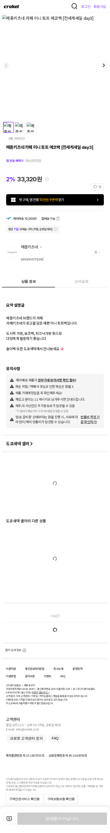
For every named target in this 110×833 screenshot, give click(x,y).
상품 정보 (28, 281)
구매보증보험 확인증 (61, 799)
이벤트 (47, 676)
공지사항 (30, 676)
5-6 (51, 703)
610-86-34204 (27, 689)
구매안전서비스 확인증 (24, 799)
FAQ (62, 676)
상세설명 (81, 281)
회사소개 (58, 669)
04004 (14, 703)
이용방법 (11, 676)
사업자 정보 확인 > (40, 692)
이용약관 (11, 669)
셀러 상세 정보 (13, 650)
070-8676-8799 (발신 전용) (18, 692)
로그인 (86, 6)
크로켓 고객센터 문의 (26, 738)
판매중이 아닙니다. (62, 818)
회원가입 (99, 6)
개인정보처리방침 (34, 669)
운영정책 (77, 669)
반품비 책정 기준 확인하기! (90, 419)
